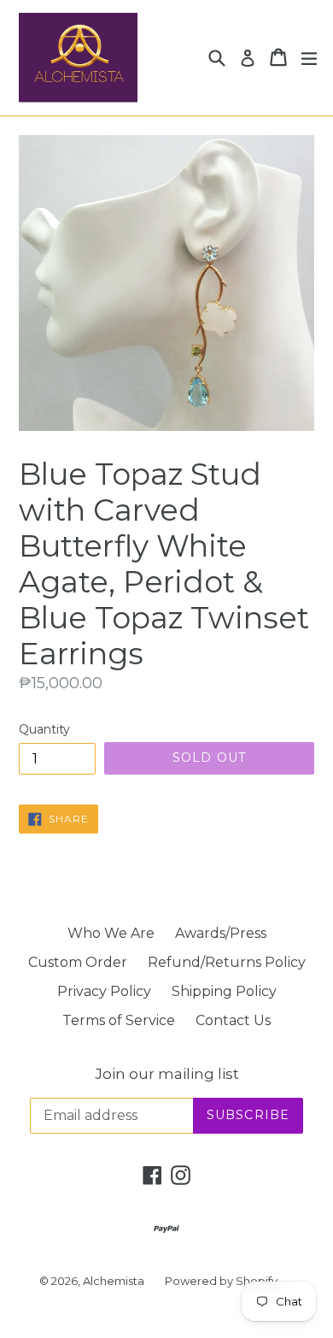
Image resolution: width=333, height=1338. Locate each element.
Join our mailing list (167, 1073)
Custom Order (77, 962)
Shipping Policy (224, 991)
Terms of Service (118, 1020)
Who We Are (111, 933)
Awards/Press (220, 933)
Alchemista (113, 1281)
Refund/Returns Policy (227, 962)
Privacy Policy (104, 991)
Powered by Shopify (221, 1281)
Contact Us (233, 1020)
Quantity (44, 729)
